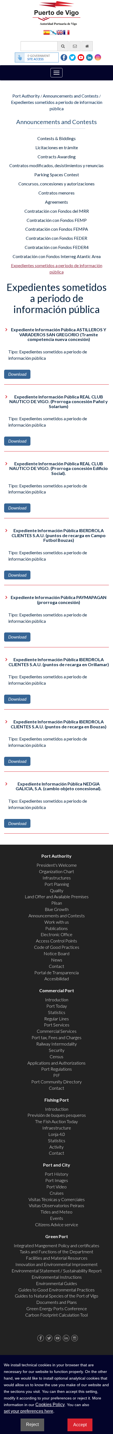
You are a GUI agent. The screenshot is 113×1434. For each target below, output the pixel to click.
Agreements (56, 201)
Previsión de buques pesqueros (56, 1115)
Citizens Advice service (56, 1224)
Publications (56, 928)
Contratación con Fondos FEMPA (56, 229)
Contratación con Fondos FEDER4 (57, 247)
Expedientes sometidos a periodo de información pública (56, 268)
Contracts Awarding (57, 156)
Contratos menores (56, 192)
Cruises (57, 1193)
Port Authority (26, 95)
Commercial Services (57, 1031)
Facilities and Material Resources (56, 1257)
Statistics (56, 1012)
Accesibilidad (56, 978)
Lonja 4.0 (56, 1134)
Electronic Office (56, 934)
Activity (56, 1146)
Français (66, 32)
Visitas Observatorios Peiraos (56, 1205)
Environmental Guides (56, 1283)
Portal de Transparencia (56, 972)
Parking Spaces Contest (56, 174)
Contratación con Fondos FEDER (56, 238)
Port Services (56, 1024)
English (59, 32)
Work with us (56, 922)
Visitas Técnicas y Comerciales (57, 1199)
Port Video (56, 1186)
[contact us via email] (75, 46)
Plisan (56, 902)
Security (56, 1050)
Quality (56, 890)
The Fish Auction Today (56, 1121)
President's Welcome (56, 865)
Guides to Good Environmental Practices (56, 1289)
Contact (56, 966)
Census (56, 1056)
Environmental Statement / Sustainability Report (57, 1270)
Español (46, 32)
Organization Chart (56, 871)
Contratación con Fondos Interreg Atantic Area (57, 256)
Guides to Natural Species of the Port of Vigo (56, 1295)
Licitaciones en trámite (56, 147)
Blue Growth (57, 909)
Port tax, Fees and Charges (56, 1037)
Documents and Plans (56, 1302)
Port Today (56, 1005)
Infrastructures (57, 877)
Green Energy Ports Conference (56, 1308)
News (56, 959)
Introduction (56, 999)
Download (17, 374)
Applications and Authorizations (56, 1062)
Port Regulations (56, 1068)
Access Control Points (56, 940)
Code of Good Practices (56, 947)
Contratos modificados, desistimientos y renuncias (56, 165)
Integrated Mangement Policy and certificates (56, 1245)
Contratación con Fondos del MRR (56, 211)
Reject (32, 1424)
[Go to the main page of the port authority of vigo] (56, 12)
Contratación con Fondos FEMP (57, 220)
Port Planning (56, 884)
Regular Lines (56, 1018)
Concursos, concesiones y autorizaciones (56, 183)
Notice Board (56, 953)
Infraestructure (56, 1127)
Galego (53, 32)
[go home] (87, 46)
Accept (80, 1424)
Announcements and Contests (70, 95)
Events (56, 1218)
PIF (56, 1075)
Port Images (56, 1180)
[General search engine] (63, 46)
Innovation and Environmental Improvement (56, 1264)
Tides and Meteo (56, 1211)
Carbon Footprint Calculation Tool (56, 1314)
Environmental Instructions (57, 1277)
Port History (56, 1173)
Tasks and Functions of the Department (56, 1251)
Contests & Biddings (56, 138)
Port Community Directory (56, 1081)
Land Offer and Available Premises (57, 896)
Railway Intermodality (56, 1043)
